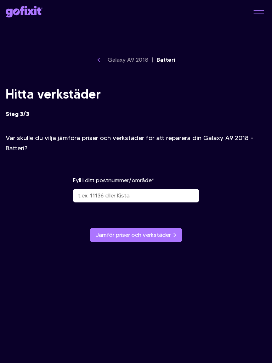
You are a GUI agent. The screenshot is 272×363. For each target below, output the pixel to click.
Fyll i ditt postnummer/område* (113, 180)
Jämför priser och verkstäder (133, 234)
